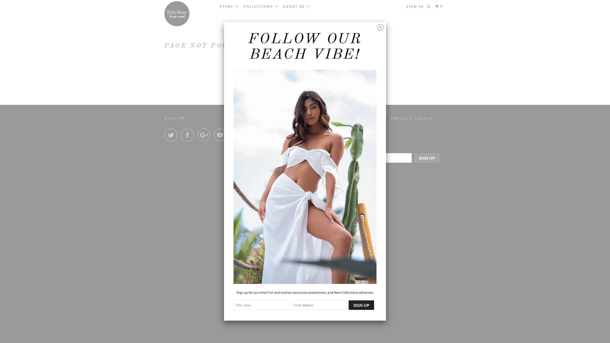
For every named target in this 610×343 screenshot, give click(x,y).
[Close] (380, 26)
